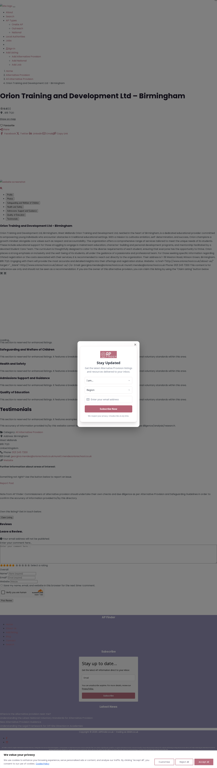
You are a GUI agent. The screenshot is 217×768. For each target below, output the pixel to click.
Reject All (184, 761)
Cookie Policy (42, 763)
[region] (108, 759)
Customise (164, 761)
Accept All (204, 761)
